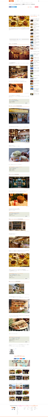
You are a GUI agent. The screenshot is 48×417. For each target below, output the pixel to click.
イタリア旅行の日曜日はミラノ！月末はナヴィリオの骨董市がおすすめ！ (36, 39)
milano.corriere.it (28, 78)
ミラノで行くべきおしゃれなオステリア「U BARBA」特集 (36, 45)
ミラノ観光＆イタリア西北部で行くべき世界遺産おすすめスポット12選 (36, 42)
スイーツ (36, 16)
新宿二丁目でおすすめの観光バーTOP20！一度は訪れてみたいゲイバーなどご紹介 (36, 71)
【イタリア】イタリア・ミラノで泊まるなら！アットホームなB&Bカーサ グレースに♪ (36, 48)
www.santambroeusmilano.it (27, 188)
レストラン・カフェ (22, 5)
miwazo (10, 5)
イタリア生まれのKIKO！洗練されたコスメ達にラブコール (36, 33)
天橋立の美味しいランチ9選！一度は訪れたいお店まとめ (36, 58)
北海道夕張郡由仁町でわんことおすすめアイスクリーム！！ (36, 66)
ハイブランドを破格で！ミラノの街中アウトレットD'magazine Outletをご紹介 (36, 24)
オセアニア (18, 409)
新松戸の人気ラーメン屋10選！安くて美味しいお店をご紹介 (36, 94)
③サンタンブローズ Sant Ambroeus (13, 41)
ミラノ (32, 16)
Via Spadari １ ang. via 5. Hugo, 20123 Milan (15, 337)
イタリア (31, 16)
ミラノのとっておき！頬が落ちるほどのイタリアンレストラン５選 (36, 27)
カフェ (34, 16)
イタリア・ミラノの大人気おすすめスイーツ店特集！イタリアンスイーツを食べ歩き (36, 36)
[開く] (19, 39)
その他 (27, 409)
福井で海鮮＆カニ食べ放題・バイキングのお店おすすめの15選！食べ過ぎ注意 (36, 61)
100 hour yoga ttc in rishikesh (36, 75)
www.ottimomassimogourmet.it (27, 331)
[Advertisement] (19, 12)
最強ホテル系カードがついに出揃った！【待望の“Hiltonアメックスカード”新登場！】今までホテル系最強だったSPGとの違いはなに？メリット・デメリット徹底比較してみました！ (36, 90)
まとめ (17, 413)
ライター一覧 (32, 409)
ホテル (24, 409)
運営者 (34, 409)
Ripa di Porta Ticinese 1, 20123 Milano (15, 167)
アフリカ (17, 412)
